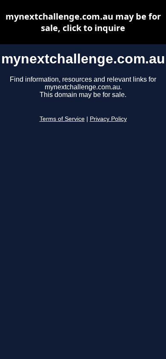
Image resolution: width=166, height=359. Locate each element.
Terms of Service (62, 119)
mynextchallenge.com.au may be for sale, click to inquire (83, 22)
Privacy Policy (108, 119)
